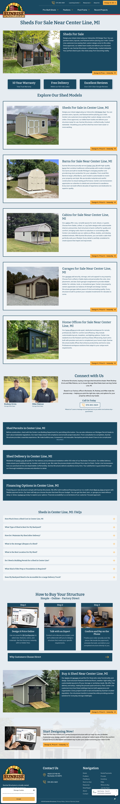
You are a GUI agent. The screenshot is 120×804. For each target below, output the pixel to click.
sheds (67, 678)
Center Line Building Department (44, 432)
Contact (85, 794)
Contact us (21, 495)
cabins (67, 223)
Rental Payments (106, 773)
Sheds (85, 773)
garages (68, 277)
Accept (19, 799)
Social (77, 801)
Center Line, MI (92, 166)
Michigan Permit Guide (103, 432)
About (85, 791)
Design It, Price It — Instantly (102, 149)
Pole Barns (86, 779)
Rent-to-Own (98, 490)
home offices (70, 330)
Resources (86, 3)
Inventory (104, 779)
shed (78, 112)
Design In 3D (109, 3)
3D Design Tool (100, 112)
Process (103, 776)
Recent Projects (101, 10)
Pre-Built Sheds (49, 10)
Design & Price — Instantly (103, 73)
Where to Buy (105, 785)
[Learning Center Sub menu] (80, 3)
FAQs (102, 782)
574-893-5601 (92, 405)
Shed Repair (87, 788)
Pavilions (66, 10)
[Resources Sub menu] (90, 3)
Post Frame (82, 10)
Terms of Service (70, 801)
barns (64, 168)
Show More (60, 439)
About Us (96, 3)
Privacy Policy (61, 801)
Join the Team (105, 788)
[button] (34, 790)
